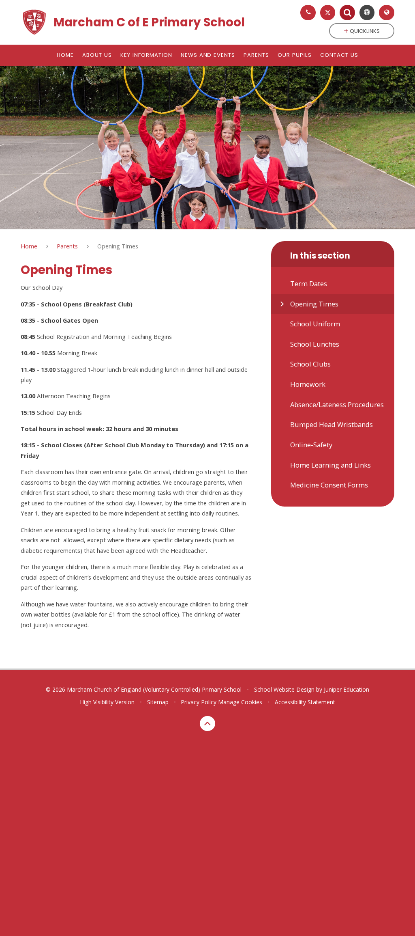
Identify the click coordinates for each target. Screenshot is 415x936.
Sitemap (158, 702)
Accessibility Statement (305, 702)
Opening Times (117, 246)
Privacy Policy (198, 702)
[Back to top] (207, 723)
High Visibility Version (107, 702)
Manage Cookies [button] (240, 702)
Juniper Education (346, 689)
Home (29, 246)
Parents (67, 246)
